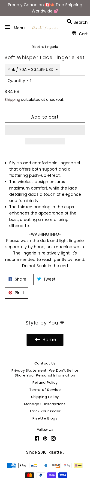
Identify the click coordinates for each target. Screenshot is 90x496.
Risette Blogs (45, 418)
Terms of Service (45, 389)
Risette (55, 452)
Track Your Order (45, 411)
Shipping (12, 99)
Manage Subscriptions (45, 403)
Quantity (16, 80)
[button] (45, 130)
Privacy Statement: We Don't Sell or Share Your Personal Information (45, 373)
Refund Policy (45, 382)
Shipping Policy (45, 396)
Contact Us (45, 363)
